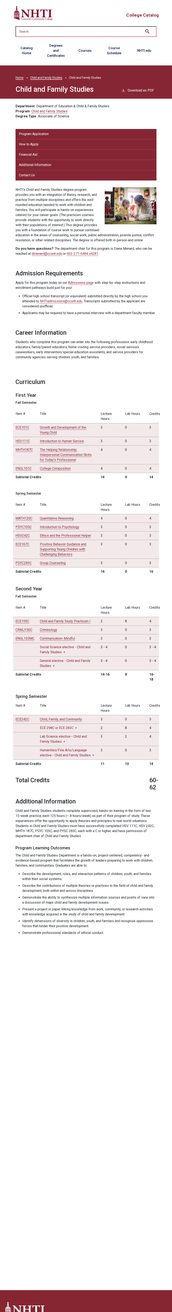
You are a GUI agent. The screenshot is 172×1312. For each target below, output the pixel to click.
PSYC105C (24, 527)
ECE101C (22, 427)
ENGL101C (23, 468)
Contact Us (27, 175)
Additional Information (35, 165)
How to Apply (29, 144)
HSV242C (23, 536)
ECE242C (22, 719)
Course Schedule (114, 50)
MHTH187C (24, 450)
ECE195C (22, 621)
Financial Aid (28, 155)
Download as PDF (141, 90)
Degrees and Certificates (56, 51)
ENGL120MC (25, 638)
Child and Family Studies (46, 77)
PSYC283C (24, 563)
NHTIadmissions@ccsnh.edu (61, 301)
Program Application (34, 134)
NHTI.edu (144, 51)
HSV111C (23, 441)
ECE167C (22, 544)
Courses (85, 51)
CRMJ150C (24, 630)
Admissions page (81, 283)
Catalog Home (27, 50)
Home (19, 77)
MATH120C (24, 518)
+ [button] (58, 728)
